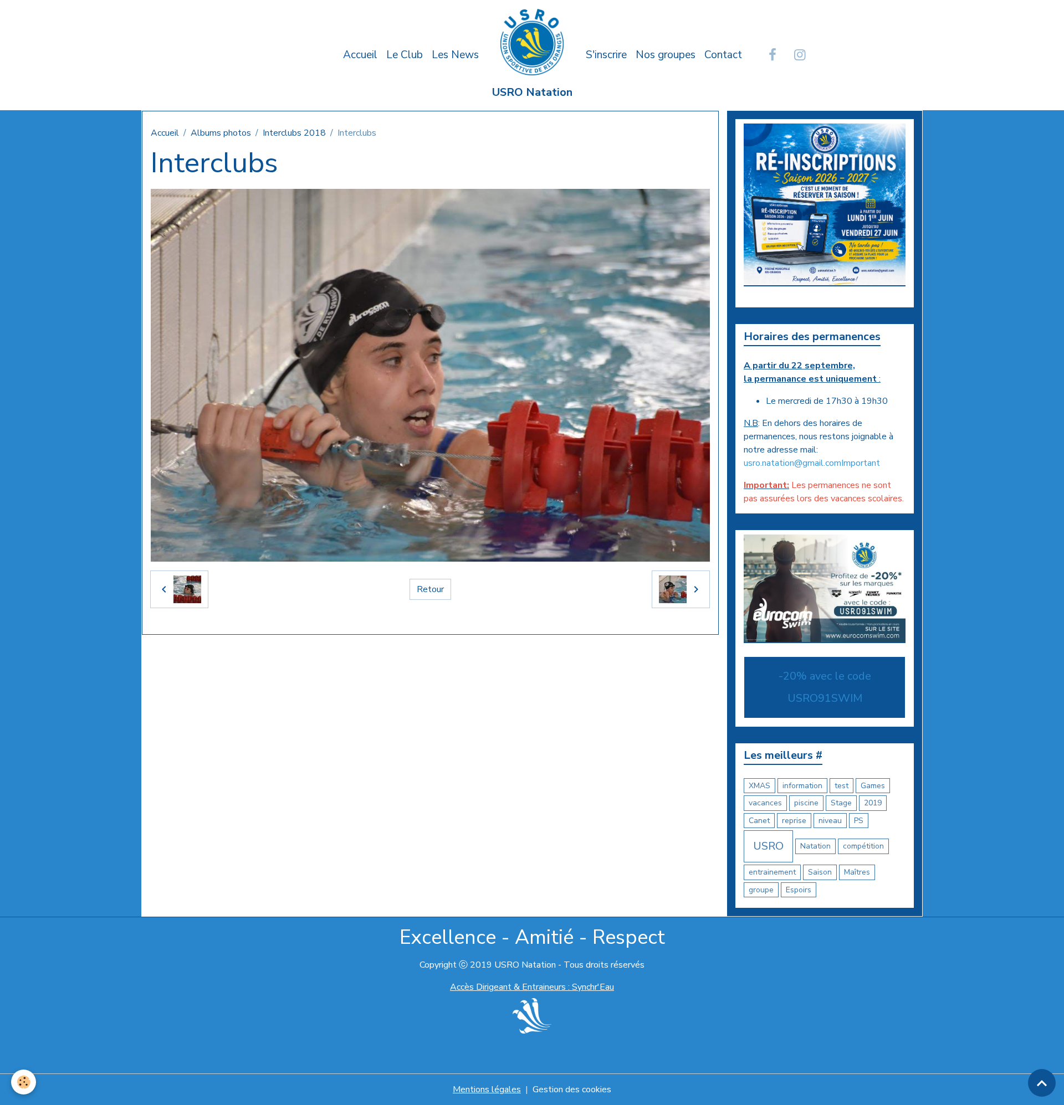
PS (858, 820)
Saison (820, 872)
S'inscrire (606, 55)
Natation (815, 846)
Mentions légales (487, 1089)
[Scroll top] (1042, 1083)
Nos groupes (665, 55)
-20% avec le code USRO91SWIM (825, 687)
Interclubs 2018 (294, 133)
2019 (873, 803)
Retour (430, 589)
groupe (761, 890)
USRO (768, 846)
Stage (841, 803)
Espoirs (798, 890)
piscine (806, 803)
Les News (455, 55)
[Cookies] (23, 1082)
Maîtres (857, 872)
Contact (723, 55)
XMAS (759, 785)
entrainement (772, 872)
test (841, 785)
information (802, 785)
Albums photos (221, 133)
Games (873, 785)
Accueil (360, 55)
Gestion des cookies (572, 1089)
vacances (765, 803)
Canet (759, 820)
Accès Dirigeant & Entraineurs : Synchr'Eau (532, 987)
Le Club (404, 55)
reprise (794, 820)
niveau (830, 820)
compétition (863, 846)
